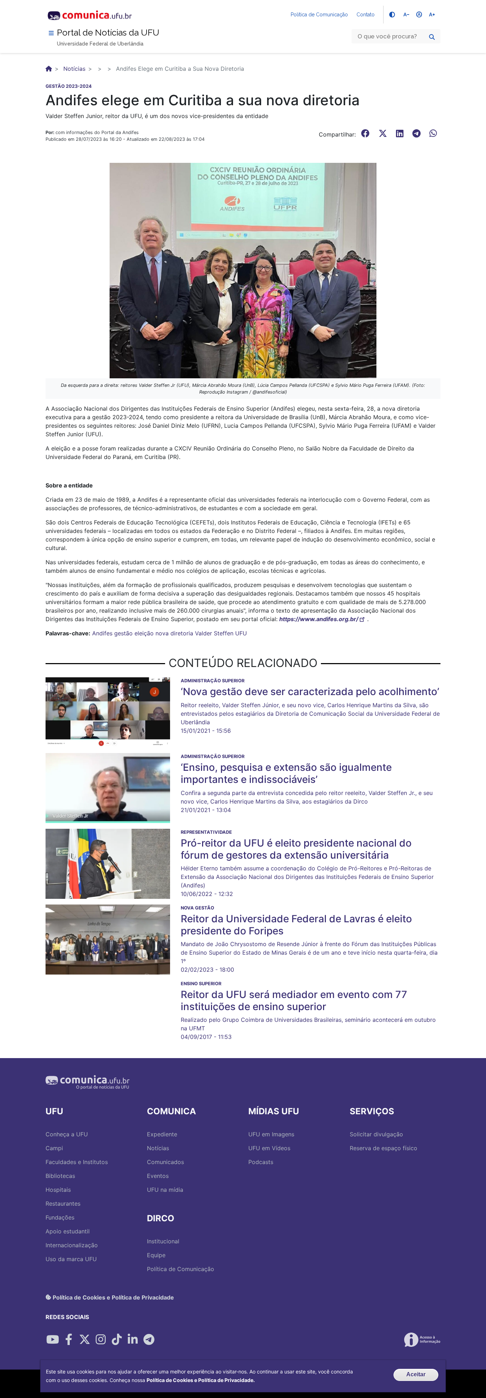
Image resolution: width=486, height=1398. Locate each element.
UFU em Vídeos (269, 1148)
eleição (144, 633)
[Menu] (51, 33)
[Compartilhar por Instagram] (101, 1340)
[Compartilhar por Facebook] (69, 1340)
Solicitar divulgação (376, 1134)
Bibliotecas (60, 1175)
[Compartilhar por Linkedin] (133, 1340)
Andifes (102, 633)
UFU (241, 633)
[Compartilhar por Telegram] (149, 1340)
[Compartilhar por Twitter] (85, 1340)
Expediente (162, 1134)
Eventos (158, 1175)
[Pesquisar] (432, 37)
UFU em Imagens (271, 1134)
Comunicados (165, 1161)
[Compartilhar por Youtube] (53, 1340)
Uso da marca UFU (71, 1259)
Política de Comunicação (319, 14)
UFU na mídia (165, 1189)
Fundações (60, 1217)
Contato (365, 14)
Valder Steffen (214, 633)
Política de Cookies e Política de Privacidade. (201, 1380)
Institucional (163, 1241)
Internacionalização (72, 1245)
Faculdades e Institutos (77, 1161)
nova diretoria (174, 633)
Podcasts (260, 1161)
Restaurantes (63, 1203)
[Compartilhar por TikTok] (117, 1340)
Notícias (74, 68)
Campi (54, 1148)
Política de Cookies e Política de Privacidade (112, 1297)
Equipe (156, 1255)
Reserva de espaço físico (383, 1148)
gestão (123, 633)
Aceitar (416, 1374)
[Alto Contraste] (392, 14)
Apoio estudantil (68, 1231)
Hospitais (58, 1189)
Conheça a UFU (67, 1134)
